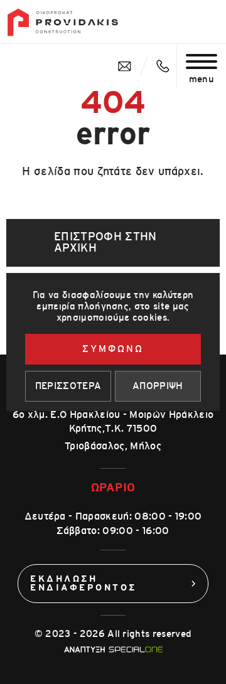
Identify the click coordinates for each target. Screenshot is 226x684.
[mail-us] (124, 66)
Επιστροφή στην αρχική (105, 243)
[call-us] (163, 66)
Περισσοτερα (68, 386)
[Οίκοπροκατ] (63, 22)
